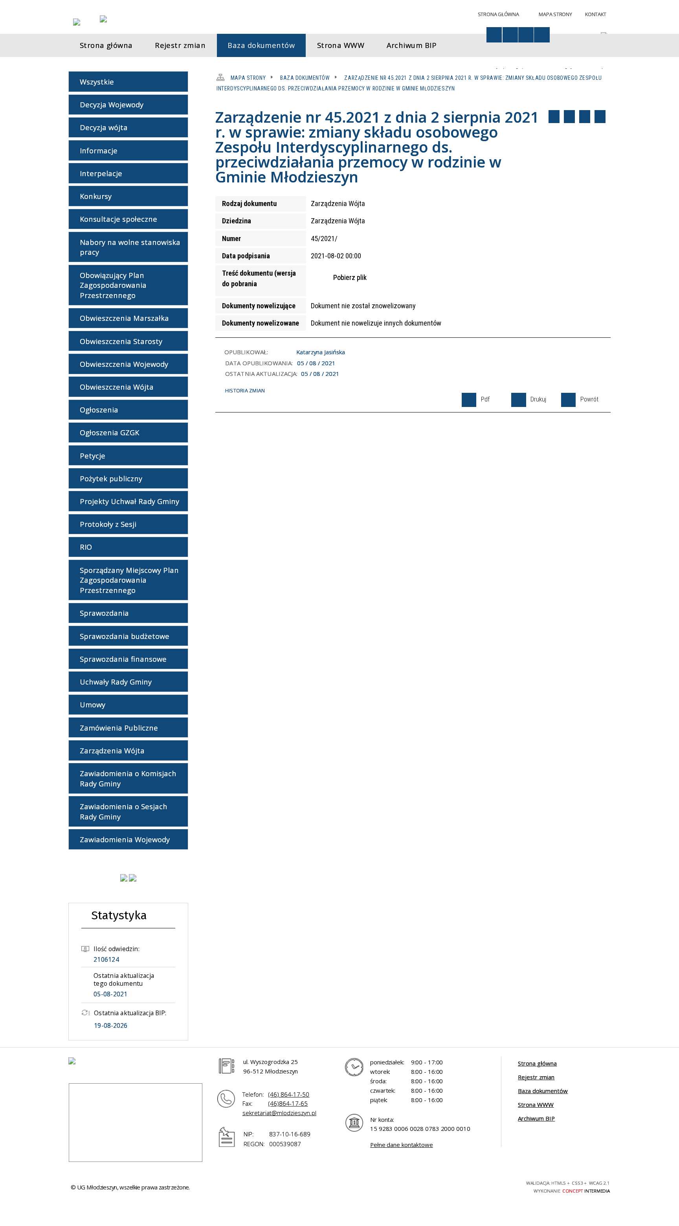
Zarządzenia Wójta (112, 750)
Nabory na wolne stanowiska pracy (130, 247)
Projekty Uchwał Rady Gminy (129, 501)
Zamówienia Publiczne (119, 728)
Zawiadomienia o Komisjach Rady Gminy (128, 778)
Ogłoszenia (99, 409)
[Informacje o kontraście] (541, 34)
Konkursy (96, 196)
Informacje (98, 150)
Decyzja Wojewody (111, 104)
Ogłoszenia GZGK (109, 432)
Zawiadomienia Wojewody (125, 839)
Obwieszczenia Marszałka (124, 318)
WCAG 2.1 (496, 1185)
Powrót (584, 116)
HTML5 (454, 1185)
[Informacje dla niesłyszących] (526, 34)
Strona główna (537, 1063)
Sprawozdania (104, 613)
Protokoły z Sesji (108, 524)
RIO (86, 547)
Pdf (554, 116)
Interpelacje (101, 173)
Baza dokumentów (543, 1091)
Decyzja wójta (104, 127)
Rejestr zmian (536, 1077)
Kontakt (595, 14)
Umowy (92, 704)
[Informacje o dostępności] (494, 34)
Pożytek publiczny (111, 478)
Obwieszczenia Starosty (121, 341)
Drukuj (569, 116)
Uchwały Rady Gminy (116, 682)
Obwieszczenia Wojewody (124, 364)
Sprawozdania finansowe (123, 659)
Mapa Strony (555, 14)
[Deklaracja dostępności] (510, 34)
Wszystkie (97, 82)
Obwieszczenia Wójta (117, 387)
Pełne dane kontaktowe (401, 1145)
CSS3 (468, 1185)
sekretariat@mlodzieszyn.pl (279, 1113)
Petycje (92, 455)
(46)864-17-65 (288, 1103)
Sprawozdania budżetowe (124, 636)
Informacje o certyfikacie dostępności (366, 1187)
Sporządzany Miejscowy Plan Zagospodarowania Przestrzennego (129, 580)
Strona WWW (536, 1104)
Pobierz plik (350, 277)
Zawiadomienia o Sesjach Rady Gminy (123, 811)
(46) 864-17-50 (288, 1094)
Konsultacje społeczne (118, 219)
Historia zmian (245, 390)
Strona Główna (498, 14)
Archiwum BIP (536, 1118)
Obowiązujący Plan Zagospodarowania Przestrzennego (113, 285)
